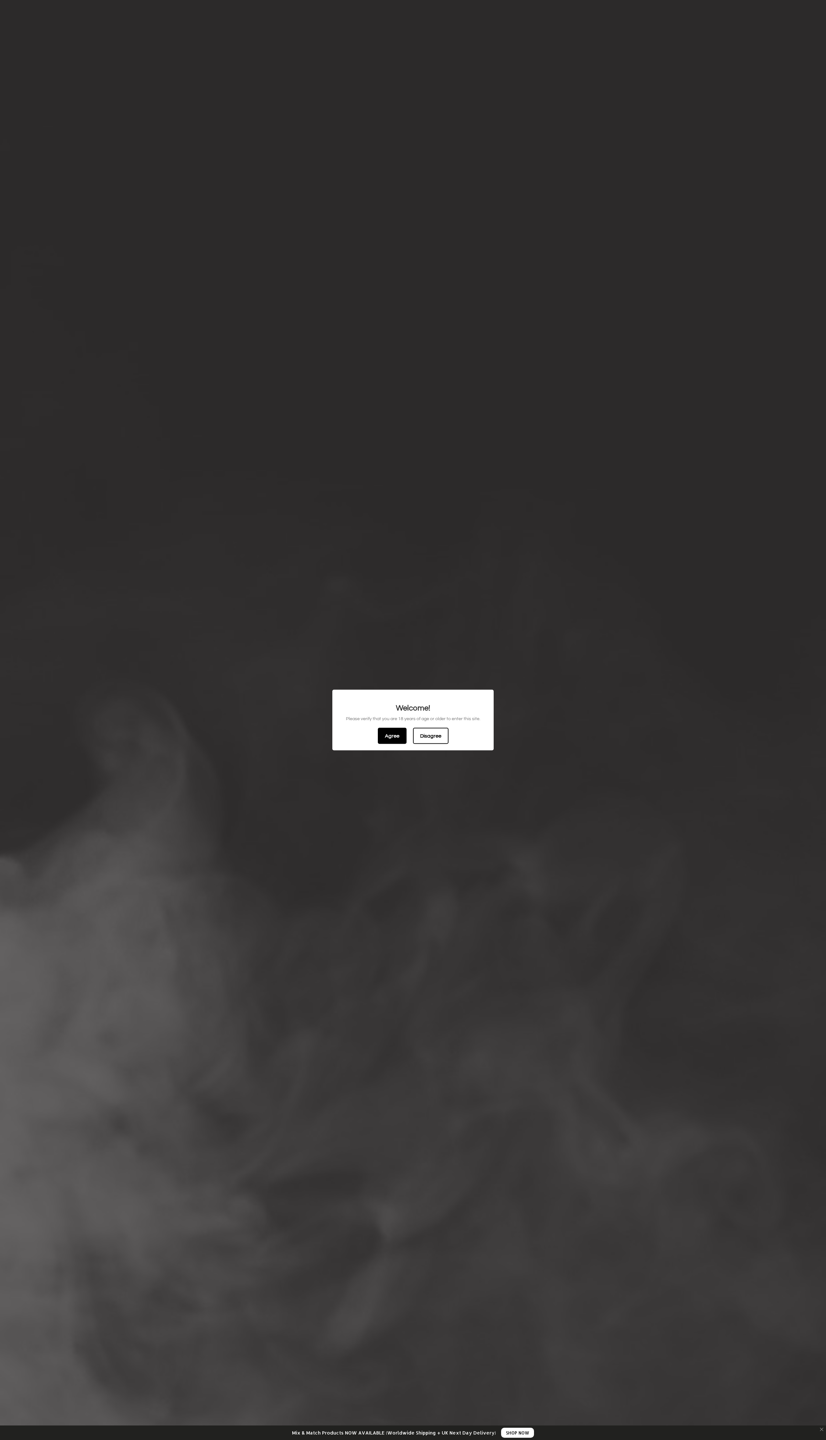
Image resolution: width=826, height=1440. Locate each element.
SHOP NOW (517, 1432)
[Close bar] (822, 1429)
